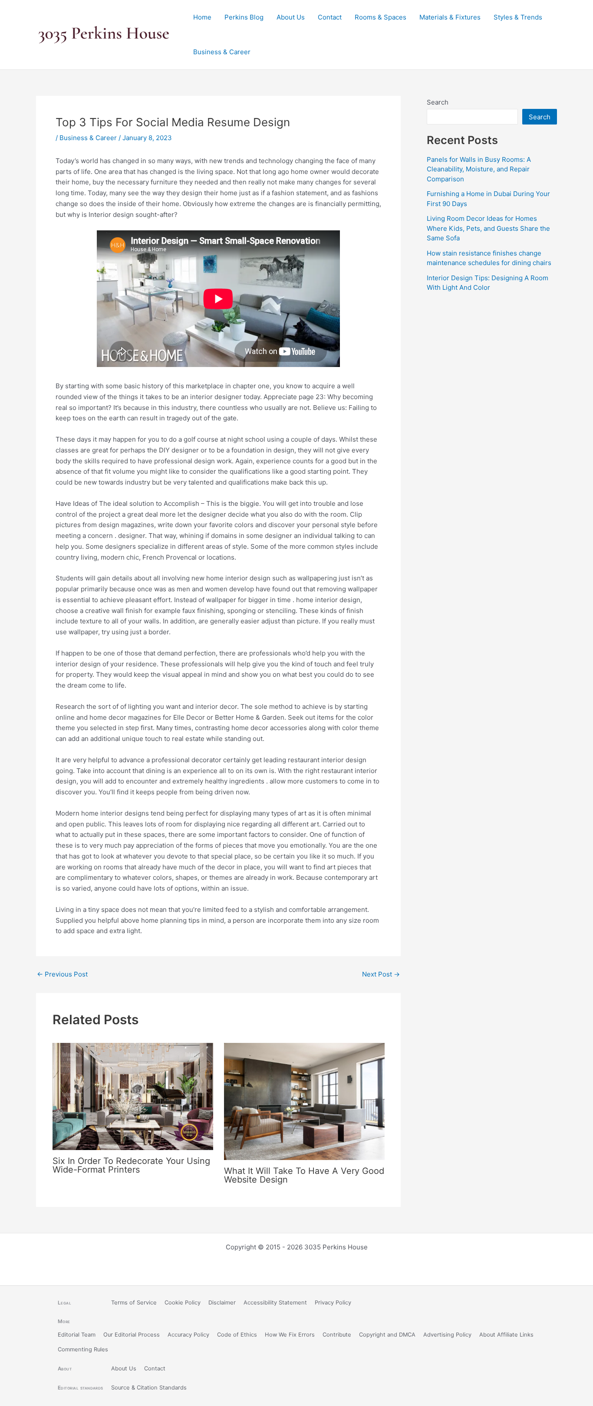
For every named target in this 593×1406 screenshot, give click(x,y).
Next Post (381, 974)
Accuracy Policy (188, 1334)
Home (202, 17)
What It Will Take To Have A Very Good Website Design (304, 1175)
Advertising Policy (447, 1334)
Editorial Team (77, 1334)
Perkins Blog (244, 17)
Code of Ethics (237, 1334)
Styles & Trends (518, 17)
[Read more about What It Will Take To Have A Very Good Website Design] (304, 1101)
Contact (330, 17)
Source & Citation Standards (149, 1387)
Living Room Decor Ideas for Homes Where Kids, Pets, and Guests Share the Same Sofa (488, 228)
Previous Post (62, 974)
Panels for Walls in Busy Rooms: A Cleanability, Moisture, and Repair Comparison (479, 169)
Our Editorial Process (131, 1334)
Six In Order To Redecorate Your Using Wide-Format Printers (131, 1165)
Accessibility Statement (275, 1302)
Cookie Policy (183, 1302)
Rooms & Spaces (380, 17)
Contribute (337, 1334)
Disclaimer (222, 1302)
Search (437, 102)
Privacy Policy (333, 1302)
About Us (291, 17)
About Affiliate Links (506, 1334)
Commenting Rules (83, 1349)
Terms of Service (134, 1302)
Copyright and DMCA (387, 1334)
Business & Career (221, 52)
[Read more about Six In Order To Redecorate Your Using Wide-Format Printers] (133, 1096)
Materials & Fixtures (450, 17)
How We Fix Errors (290, 1334)
